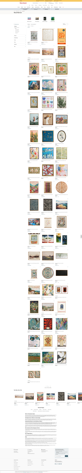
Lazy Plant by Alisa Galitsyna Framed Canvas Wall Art (46, 331)
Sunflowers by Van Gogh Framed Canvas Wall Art (46, 348)
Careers (42, 462)
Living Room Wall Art (36, 409)
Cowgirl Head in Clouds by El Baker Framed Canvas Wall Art (61, 126)
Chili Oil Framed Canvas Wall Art (44, 177)
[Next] (50, 386)
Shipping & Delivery (16, 462)
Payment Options (15, 465)
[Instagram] (58, 463)
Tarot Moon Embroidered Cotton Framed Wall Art (33, 109)
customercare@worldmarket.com (31, 453)
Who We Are (42, 461)
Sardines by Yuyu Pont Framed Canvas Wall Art (60, 314)
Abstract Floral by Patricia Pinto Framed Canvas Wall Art (61, 364)
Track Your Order (15, 451)
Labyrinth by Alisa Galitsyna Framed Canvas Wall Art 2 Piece (34, 381)
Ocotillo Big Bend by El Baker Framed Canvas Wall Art (46, 92)
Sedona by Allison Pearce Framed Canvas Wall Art (46, 314)
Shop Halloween (46, 9)
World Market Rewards (30, 461)
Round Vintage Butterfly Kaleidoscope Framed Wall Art (47, 280)
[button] (19, 7)
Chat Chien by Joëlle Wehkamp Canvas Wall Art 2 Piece (60, 297)
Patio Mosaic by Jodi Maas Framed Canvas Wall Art (33, 348)
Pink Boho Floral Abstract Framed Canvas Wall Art (60, 348)
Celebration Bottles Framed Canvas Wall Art (45, 160)
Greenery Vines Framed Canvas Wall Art (59, 263)
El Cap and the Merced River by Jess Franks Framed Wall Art (34, 92)
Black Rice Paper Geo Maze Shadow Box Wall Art (60, 280)
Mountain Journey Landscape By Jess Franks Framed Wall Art (71, 402)
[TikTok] (56, 463)
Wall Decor (40, 409)
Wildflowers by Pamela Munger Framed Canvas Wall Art (47, 364)
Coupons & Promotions (30, 462)
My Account (15, 461)
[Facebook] (55, 463)
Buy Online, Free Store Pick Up (17, 466)
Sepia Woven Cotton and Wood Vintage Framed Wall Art (33, 263)
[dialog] (41, 472)
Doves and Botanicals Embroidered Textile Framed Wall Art (34, 177)
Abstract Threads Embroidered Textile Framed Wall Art (47, 194)
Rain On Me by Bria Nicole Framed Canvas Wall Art (33, 126)
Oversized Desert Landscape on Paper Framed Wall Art (19, 402)
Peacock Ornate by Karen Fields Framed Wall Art (33, 160)
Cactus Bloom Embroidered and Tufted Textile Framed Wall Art (34, 143)
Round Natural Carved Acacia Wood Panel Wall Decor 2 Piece (61, 194)
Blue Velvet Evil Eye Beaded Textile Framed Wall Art (46, 143)
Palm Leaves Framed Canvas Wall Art (59, 109)
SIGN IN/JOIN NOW (61, 43)
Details (26, 9)
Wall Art (31, 409)
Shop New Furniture (57, 9)
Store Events (42, 465)
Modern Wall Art (49, 409)
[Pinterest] (59, 463)
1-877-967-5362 (29, 451)
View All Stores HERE (43, 451)
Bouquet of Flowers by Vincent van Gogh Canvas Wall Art (33, 314)
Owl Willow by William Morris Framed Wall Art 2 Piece (60, 160)
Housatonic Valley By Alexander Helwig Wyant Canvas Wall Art (47, 263)
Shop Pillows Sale (35, 9)
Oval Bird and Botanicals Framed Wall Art (59, 143)
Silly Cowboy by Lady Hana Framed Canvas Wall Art (46, 126)
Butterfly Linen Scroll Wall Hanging (31, 280)
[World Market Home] (23, 3)
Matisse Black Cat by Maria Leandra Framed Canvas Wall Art (61, 92)
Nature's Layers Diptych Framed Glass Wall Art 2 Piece (50, 402)
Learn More (57, 454)
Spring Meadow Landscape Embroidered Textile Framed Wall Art (34, 194)
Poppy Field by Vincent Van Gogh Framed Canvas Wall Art (33, 364)
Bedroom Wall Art (44, 409)
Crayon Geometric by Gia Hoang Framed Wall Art (46, 297)
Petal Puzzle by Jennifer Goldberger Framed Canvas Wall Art (34, 331)
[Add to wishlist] (40, 28)
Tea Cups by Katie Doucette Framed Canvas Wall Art (46, 109)
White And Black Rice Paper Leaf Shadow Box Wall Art (61, 402)
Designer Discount (29, 465)
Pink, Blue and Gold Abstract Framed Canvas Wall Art (60, 177)
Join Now (24, 9)
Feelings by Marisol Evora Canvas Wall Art (59, 331)
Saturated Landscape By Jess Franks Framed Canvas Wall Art (34, 297)
